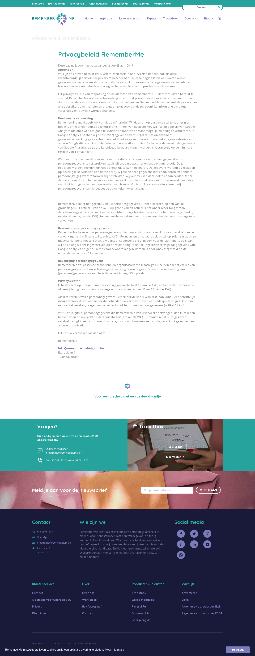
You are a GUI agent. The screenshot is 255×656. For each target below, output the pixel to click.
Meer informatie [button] (114, 649)
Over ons (190, 18)
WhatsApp (42, 537)
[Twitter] (194, 534)
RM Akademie (56, 3)
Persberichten (162, 3)
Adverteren (189, 593)
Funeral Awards (98, 3)
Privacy (37, 606)
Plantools (38, 3)
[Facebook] (181, 534)
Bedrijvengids (141, 620)
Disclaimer (39, 613)
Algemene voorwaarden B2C (51, 599)
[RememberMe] (53, 24)
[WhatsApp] (181, 555)
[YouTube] (207, 544)
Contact (37, 593)
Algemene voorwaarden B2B (201, 606)
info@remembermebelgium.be (81, 348)
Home (89, 18)
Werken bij (89, 599)
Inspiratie (106, 18)
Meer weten (174, 456)
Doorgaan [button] (238, 649)
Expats (151, 18)
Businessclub (120, 3)
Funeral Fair (77, 3)
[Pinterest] (181, 544)
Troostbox (170, 18)
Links (185, 599)
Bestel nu (175, 446)
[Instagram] (207, 534)
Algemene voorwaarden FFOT (202, 613)
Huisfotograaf (92, 606)
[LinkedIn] (194, 544)
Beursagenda (141, 3)
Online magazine (143, 599)
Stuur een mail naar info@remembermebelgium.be (63, 450)
